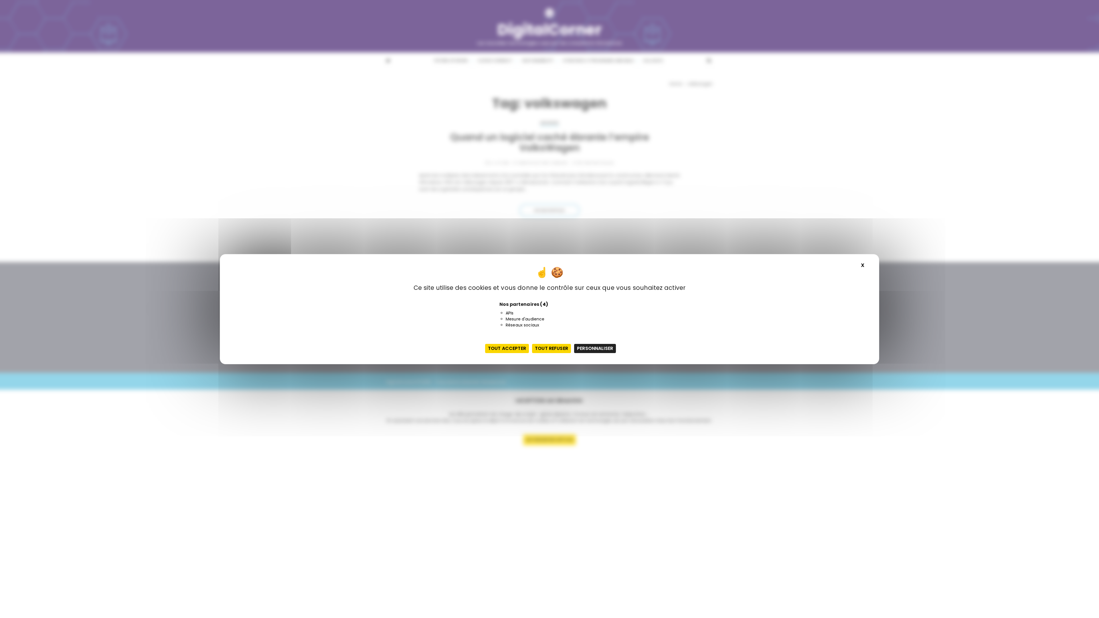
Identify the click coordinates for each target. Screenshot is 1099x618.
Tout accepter (507, 348)
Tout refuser (551, 348)
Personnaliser (595, 348)
